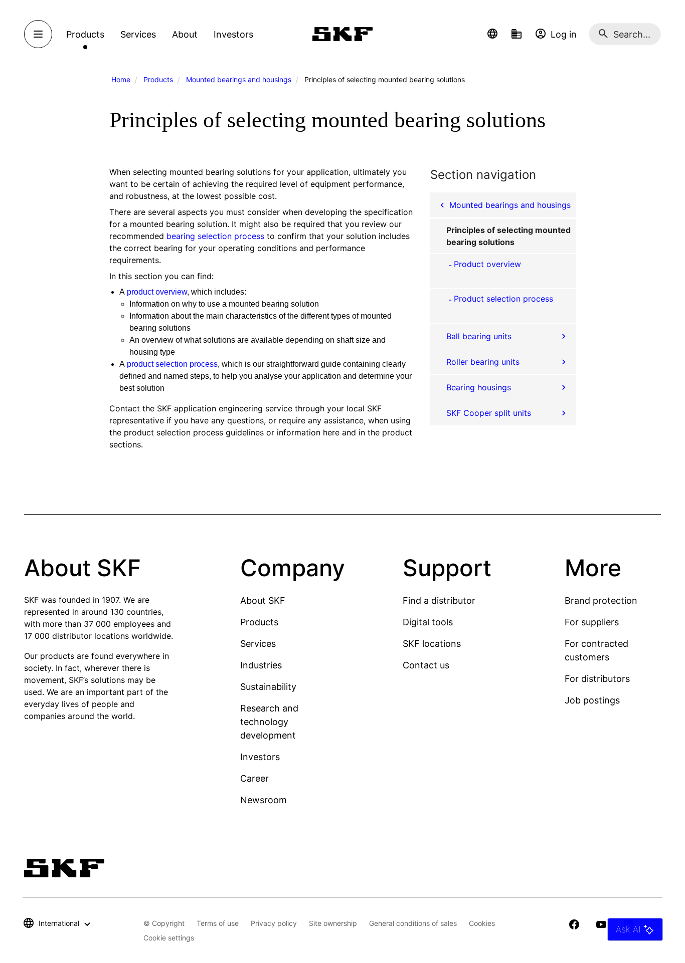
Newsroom (263, 800)
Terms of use (218, 923)
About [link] (185, 34)
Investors (260, 757)
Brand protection (601, 600)
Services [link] (138, 34)
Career (254, 778)
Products (158, 79)
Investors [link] (233, 34)
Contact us (426, 665)
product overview (157, 292)
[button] (492, 34)
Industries (261, 665)
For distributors (597, 678)
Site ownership (333, 923)
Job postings (592, 700)
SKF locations (432, 643)
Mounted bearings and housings (238, 79)
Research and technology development (269, 722)
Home (120, 79)
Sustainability (268, 686)
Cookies (482, 923)
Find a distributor (439, 600)
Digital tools (428, 622)
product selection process (172, 364)
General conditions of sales (413, 923)
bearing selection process (215, 236)
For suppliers (592, 622)
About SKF (262, 600)
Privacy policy (274, 923)
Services (258, 643)
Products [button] (85, 34)
